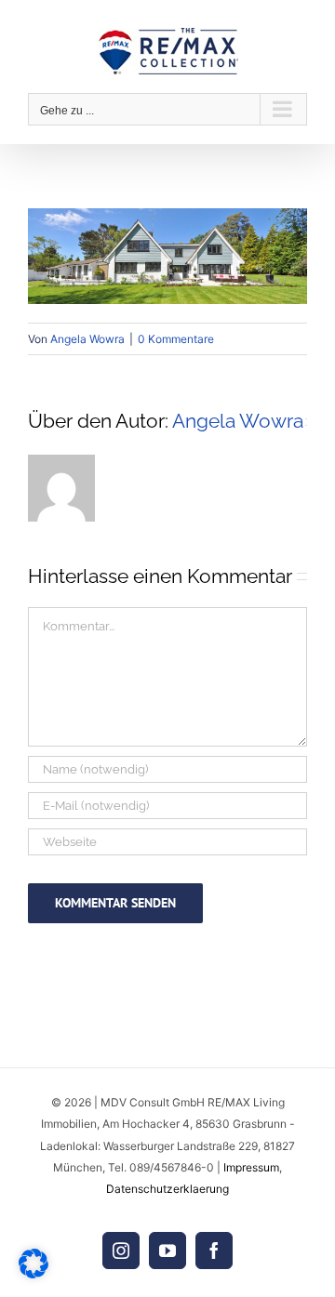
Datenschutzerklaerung (167, 1189)
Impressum (251, 1167)
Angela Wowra (87, 339)
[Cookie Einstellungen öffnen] (33, 1273)
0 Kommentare (176, 339)
